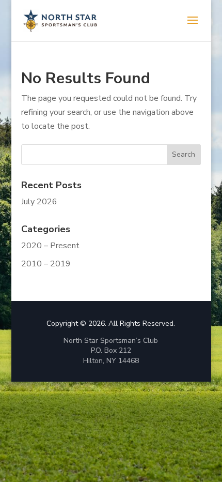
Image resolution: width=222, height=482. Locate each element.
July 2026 (39, 201)
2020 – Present (50, 245)
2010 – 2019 (46, 263)
